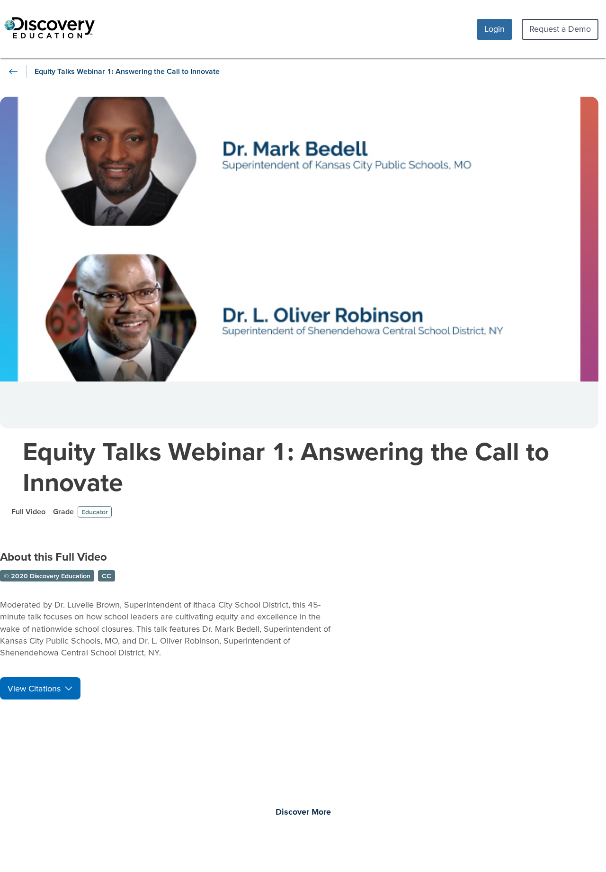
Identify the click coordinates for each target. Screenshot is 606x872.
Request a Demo (560, 29)
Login (494, 29)
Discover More (303, 812)
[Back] (13, 71)
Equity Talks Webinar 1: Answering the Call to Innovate (286, 466)
